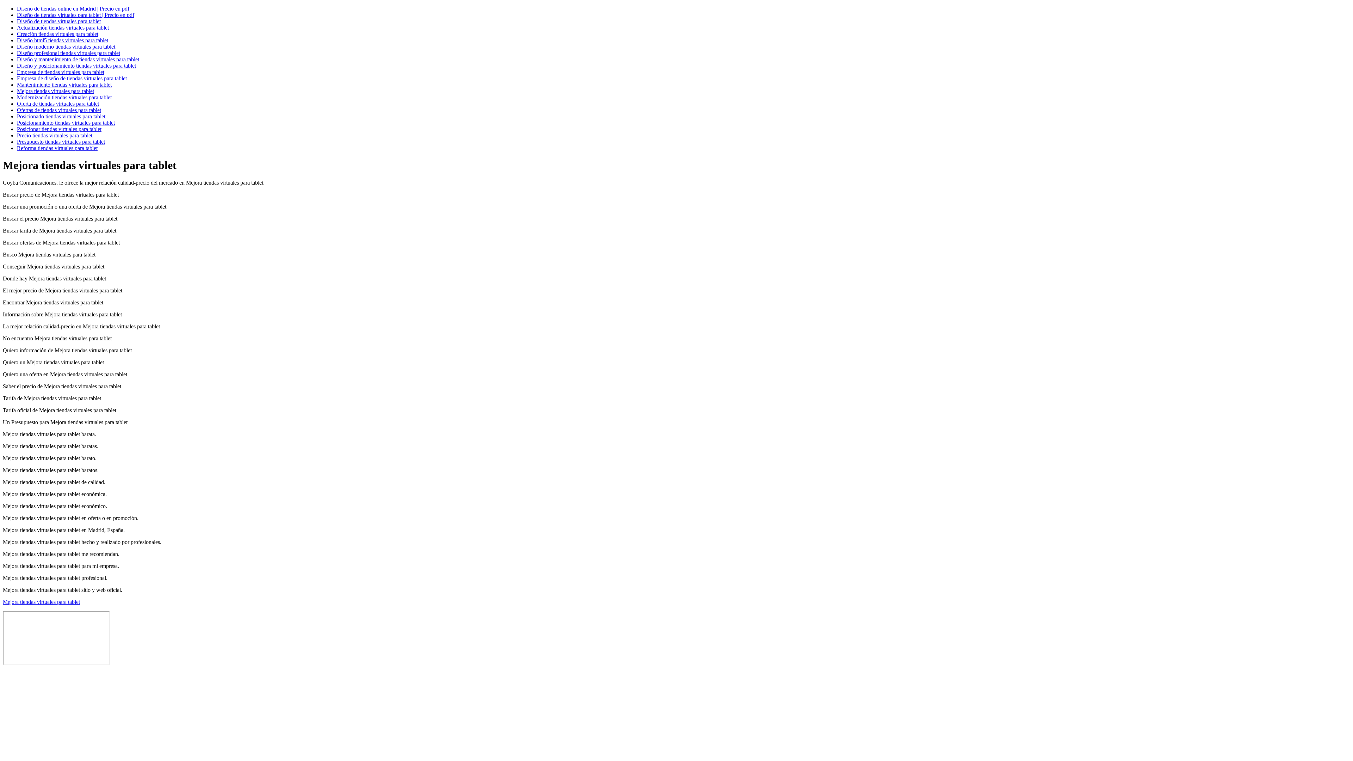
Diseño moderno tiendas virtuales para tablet (66, 47)
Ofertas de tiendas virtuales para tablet (59, 110)
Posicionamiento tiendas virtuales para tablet (66, 123)
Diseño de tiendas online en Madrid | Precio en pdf (73, 9)
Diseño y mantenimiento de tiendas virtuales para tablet (78, 59)
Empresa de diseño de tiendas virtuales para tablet (72, 78)
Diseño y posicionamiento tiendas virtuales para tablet (76, 66)
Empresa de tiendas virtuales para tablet (60, 72)
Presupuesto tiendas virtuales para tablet (61, 142)
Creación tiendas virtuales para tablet (57, 34)
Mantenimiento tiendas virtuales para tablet (64, 85)
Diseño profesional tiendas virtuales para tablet (68, 53)
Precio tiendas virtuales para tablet (54, 135)
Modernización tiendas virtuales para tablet (64, 97)
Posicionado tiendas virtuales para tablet (61, 116)
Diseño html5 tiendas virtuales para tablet (62, 40)
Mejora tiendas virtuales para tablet (55, 91)
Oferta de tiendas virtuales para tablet (58, 104)
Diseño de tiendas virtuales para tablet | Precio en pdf (75, 15)
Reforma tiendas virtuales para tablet (57, 148)
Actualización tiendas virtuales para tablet (63, 28)
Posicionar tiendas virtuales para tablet (59, 129)
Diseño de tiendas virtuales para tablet (59, 21)
